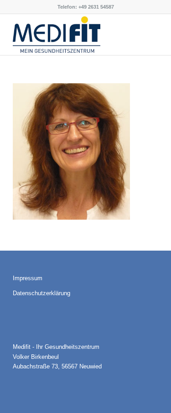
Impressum (27, 278)
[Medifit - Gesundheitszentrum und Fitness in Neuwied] (71, 34)
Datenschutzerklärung (41, 293)
